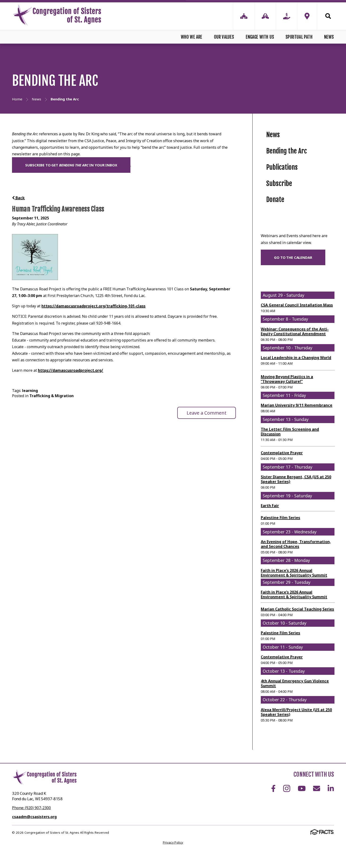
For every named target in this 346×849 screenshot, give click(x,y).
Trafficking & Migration (51, 395)
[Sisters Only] (243, 16)
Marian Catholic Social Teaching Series (297, 609)
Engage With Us (260, 37)
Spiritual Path (299, 37)
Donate (275, 199)
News (329, 37)
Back (20, 197)
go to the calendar (293, 257)
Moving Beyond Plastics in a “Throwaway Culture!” (287, 379)
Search (325, 16)
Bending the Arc (286, 151)
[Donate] (286, 16)
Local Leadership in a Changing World (296, 357)
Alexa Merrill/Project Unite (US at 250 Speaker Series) (296, 712)
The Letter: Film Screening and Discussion (290, 432)
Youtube (302, 788)
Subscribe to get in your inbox (71, 165)
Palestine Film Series (280, 517)
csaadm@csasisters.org (34, 816)
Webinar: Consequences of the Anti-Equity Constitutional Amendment (295, 331)
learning (30, 390)
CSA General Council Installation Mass (297, 305)
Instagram (286, 788)
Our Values (224, 37)
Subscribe (279, 183)
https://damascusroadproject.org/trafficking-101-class (93, 306)
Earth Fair (270, 505)
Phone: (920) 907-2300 (31, 807)
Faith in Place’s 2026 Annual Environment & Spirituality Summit (294, 573)
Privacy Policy (173, 842)
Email (316, 788)
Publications (282, 167)
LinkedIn (331, 788)
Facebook (273, 788)
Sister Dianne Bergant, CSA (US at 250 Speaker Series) (296, 479)
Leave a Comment (206, 413)
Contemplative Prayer (282, 452)
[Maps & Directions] (307, 16)
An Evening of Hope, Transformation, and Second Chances (296, 544)
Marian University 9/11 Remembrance (296, 405)
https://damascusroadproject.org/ (70, 370)
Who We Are (191, 37)
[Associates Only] (265, 16)
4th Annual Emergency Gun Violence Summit (295, 683)
